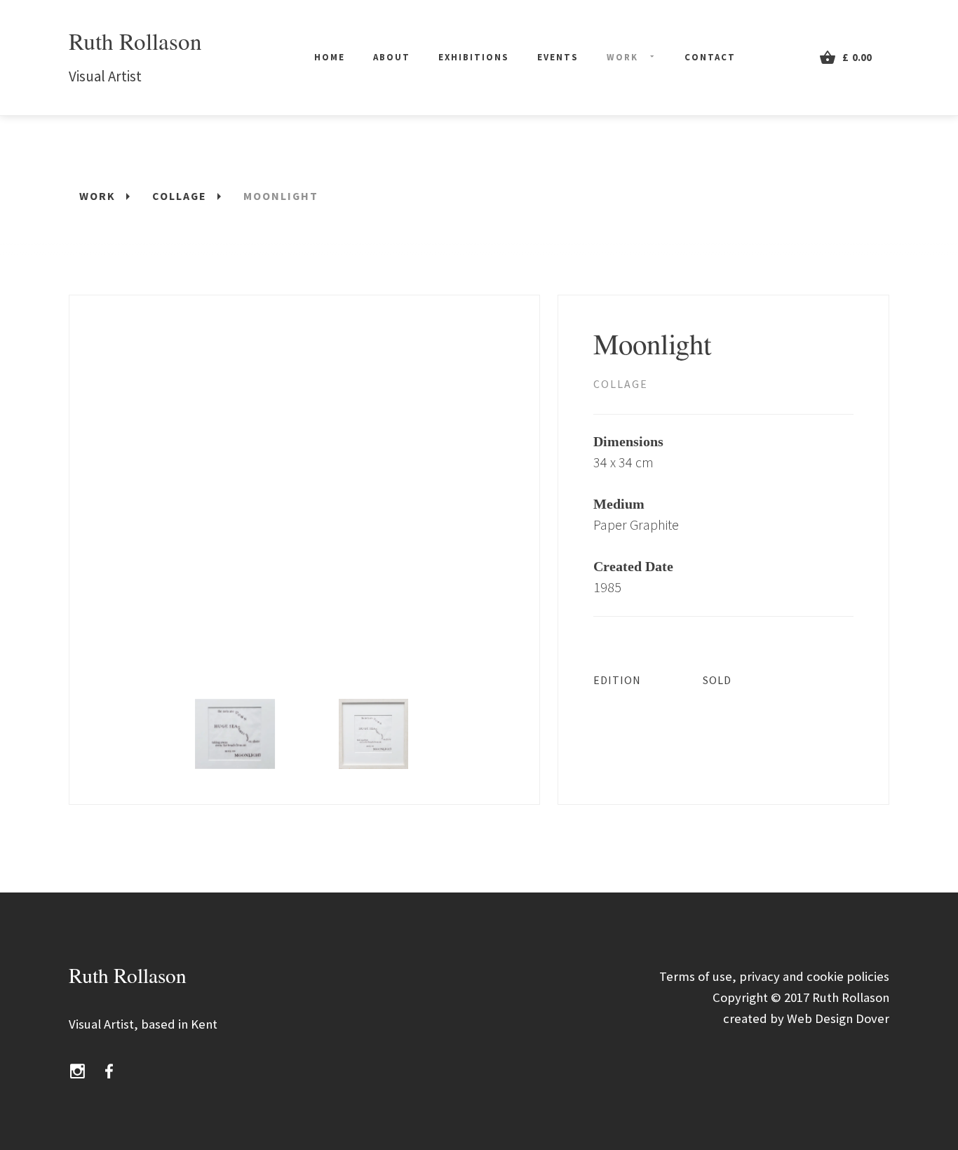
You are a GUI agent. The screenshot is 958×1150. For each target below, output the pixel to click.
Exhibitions (473, 57)
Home (329, 57)
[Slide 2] (373, 734)
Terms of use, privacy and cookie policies (774, 976)
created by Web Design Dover (806, 1018)
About (391, 57)
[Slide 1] (235, 734)
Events (558, 57)
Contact (710, 57)
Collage (620, 384)
